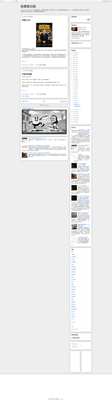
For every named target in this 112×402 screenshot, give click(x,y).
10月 (75, 83)
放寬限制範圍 (27, 74)
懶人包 (73, 314)
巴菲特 (73, 254)
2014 (74, 77)
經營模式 (73, 289)
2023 (74, 59)
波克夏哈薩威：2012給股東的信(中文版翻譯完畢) (39, 145)
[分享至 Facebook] (43, 65)
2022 (74, 61)
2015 (74, 75)
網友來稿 (73, 294)
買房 (72, 281)
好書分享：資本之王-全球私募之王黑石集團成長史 (39, 152)
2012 (74, 111)
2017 (74, 71)
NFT (72, 324)
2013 (74, 109)
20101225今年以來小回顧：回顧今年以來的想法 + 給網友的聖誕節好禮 (83, 197)
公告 (72, 252)
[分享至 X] (42, 65)
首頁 (44, 101)
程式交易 (73, 279)
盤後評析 (73, 301)
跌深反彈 (80, 154)
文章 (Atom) (45, 105)
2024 (74, 57)
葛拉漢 (73, 291)
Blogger (61, 399)
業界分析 (73, 286)
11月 (75, 81)
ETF (72, 319)
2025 (74, 55)
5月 (75, 94)
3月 (75, 98)
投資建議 (73, 266)
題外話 (73, 311)
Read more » (25, 61)
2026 (74, 53)
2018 (74, 69)
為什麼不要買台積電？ (83, 237)
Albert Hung (83, 27)
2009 (74, 117)
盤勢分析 (73, 304)
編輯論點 (27, 96)
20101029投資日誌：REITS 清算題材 (83, 164)
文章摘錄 (73, 256)
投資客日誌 (28, 6)
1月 (75, 102)
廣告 (72, 299)
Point (72, 326)
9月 (75, 86)
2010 (74, 115)
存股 (72, 264)
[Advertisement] (94, 361)
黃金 (72, 284)
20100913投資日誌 (82, 185)
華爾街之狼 (26, 20)
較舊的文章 (63, 101)
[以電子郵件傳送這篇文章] (39, 65)
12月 (75, 79)
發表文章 (75, 344)
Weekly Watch (74, 329)
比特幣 (73, 259)
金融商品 (73, 271)
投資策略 (73, 269)
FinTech (73, 321)
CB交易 (73, 316)
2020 (74, 65)
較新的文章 (25, 101)
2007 (74, 122)
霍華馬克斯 (74, 309)
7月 (75, 90)
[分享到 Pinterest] (45, 65)
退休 (72, 277)
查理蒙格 (73, 274)
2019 (74, 67)
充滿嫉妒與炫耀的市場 (27, 109)
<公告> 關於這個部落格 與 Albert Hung (36, 138)
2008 (74, 120)
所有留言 (75, 346)
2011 (74, 113)
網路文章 (73, 296)
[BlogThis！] (41, 65)
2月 (75, 100)
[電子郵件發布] (37, 64)
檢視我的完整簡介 (75, 38)
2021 (74, 63)
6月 (75, 92)
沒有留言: (32, 64)
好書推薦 (73, 262)
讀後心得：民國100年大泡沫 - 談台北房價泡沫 (83, 213)
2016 (74, 73)
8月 (75, 88)
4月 (75, 96)
